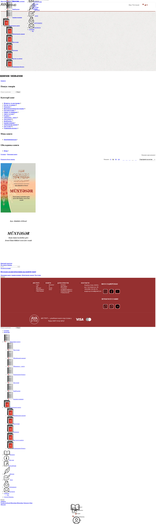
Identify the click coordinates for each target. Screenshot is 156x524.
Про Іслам (15, 42)
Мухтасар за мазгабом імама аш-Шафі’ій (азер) (18, 272)
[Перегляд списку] (123, 159)
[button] (6, 268)
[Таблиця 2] (127, 159)
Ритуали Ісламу (9, 110)
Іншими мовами (17, 17)
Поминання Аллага (10, 128)
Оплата (63, 285)
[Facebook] (111, 291)
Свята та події (9, 114)
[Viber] (105, 306)
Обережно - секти (10, 117)
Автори (38, 288)
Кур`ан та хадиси (9, 105)
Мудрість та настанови (12, 103)
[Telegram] (117, 306)
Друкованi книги (12, 154)
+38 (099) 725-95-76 (91, 289)
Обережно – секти (19, 366)
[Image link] (34, 323)
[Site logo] (9, 6)
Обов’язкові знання (18, 34)
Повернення (65, 292)
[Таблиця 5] (136, 159)
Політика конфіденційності (66, 288)
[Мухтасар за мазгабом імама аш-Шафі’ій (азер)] (18, 212)
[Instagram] (105, 291)
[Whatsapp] (111, 306)
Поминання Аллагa (18, 67)
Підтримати (40, 289)
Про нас (37, 285)
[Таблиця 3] (130, 159)
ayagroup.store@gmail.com (92, 291)
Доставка (64, 286)
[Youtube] (117, 291)
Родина (6, 116)
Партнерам (40, 291)
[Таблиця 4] (133, 159)
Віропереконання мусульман (14, 109)
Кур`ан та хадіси (17, 58)
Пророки (15, 50)
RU (33, 31)
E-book (50, 287)
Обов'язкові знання (10, 125)
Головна (3, 154)
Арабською (16, 9)
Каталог (51, 285)
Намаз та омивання (10, 112)
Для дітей (15, 1)
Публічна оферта (66, 291)
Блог (50, 289)
